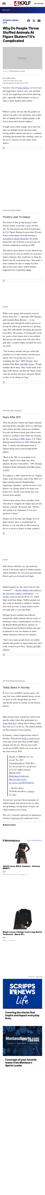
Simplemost (36, 814)
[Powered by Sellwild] (39, 977)
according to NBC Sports (20, 438)
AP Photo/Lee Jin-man (17, 71)
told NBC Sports (27, 364)
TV (6, 94)
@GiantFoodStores (17, 763)
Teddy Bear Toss (10, 723)
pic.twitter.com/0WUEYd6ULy (21, 782)
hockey (27, 692)
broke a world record (30, 738)
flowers (28, 222)
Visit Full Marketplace (34, 840)
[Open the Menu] (4, 3)
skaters (16, 313)
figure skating (23, 87)
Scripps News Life (11, 21)
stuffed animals (28, 118)
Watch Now (38, 3)
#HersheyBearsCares (18, 779)
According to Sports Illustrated (15, 238)
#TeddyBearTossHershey (19, 776)
